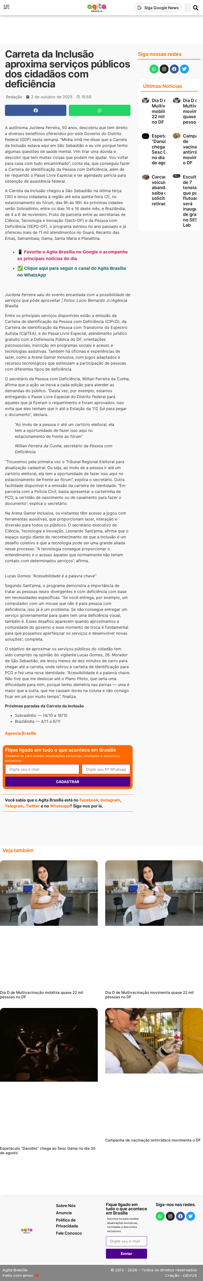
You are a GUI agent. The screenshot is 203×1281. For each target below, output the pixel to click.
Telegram (14, 805)
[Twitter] (184, 69)
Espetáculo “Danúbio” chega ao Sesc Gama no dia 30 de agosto (164, 149)
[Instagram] (164, 69)
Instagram (110, 799)
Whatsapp (60, 805)
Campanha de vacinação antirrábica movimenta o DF (153, 1140)
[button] (35, 110)
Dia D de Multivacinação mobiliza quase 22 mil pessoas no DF (41, 994)
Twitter (33, 805)
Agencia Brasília (20, 733)
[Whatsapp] (154, 69)
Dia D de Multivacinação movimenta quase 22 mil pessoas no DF (149, 994)
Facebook (88, 799)
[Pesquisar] (196, 7)
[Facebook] (174, 69)
